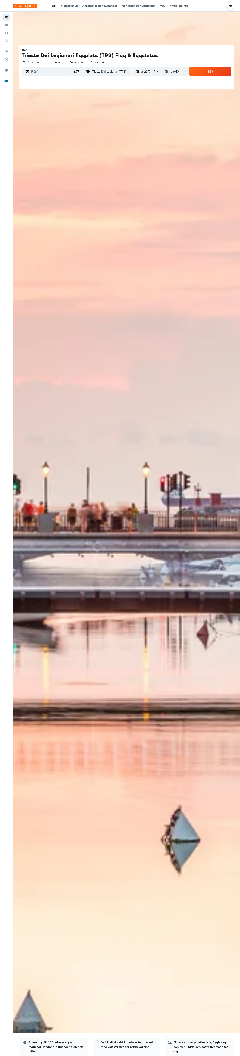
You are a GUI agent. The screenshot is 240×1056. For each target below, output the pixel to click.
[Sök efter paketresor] (6, 41)
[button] (6, 6)
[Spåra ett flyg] (6, 59)
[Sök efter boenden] (6, 25)
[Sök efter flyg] (6, 17)
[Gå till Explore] (6, 51)
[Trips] (6, 70)
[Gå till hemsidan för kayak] (25, 6)
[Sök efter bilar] (6, 33)
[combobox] (31, 62)
